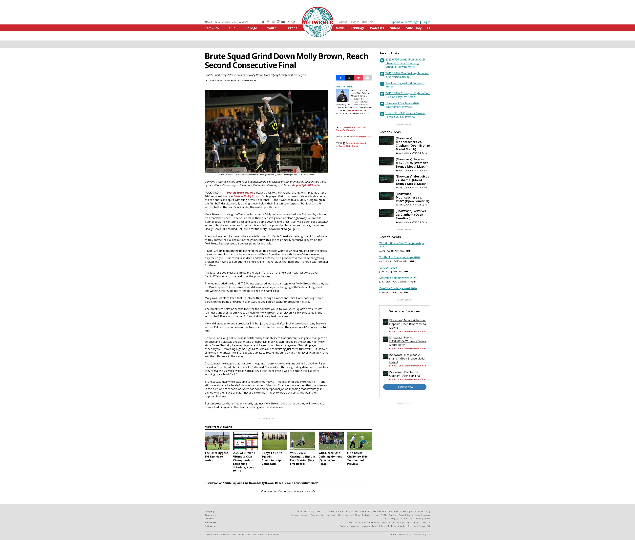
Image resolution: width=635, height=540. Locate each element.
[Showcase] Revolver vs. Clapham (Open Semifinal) (411, 214)
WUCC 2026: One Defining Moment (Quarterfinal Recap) (407, 75)
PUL (406, 518)
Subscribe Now (405, 386)
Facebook (354, 526)
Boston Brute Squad (240, 192)
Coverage (314, 515)
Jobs (390, 511)
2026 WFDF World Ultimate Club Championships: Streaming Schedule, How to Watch (405, 63)
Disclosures (329, 511)
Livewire (426, 515)
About (343, 22)
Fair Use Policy (379, 511)
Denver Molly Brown (247, 196)
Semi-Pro (212, 28)
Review (410, 515)
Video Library (424, 511)
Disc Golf (367, 22)
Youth (271, 28)
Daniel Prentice (232, 80)
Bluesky (384, 526)
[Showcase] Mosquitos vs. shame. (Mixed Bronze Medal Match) (412, 180)
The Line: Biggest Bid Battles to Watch (404, 85)
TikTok (393, 526)
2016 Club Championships (359, 136)
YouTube (343, 526)
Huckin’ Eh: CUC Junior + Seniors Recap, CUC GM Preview (405, 115)
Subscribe (425, 522)
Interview (325, 515)
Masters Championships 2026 (397, 278)
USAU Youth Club (400, 261)
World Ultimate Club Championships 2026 (227, 21)
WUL (412, 518)
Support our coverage (404, 22)
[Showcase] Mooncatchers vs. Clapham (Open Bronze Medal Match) (413, 143)
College (251, 28)
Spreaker (412, 526)
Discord (354, 22)
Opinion (349, 515)
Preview (375, 515)
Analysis (304, 515)
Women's (350, 130)
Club (232, 28)
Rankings (357, 28)
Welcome (352, 522)
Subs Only (414, 28)
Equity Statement (363, 511)
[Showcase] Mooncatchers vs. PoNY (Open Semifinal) (412, 197)
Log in (426, 22)
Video (418, 515)
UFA (400, 518)
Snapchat (402, 526)
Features (295, 515)
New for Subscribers (368, 522)
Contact (318, 511)
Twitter (375, 526)
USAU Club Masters (400, 281)
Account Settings (396, 522)
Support (409, 522)
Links (334, 515)
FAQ (417, 522)
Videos (395, 28)
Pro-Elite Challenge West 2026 (398, 288)
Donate (339, 511)
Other (357, 515)
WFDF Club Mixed (419, 187)
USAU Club (349, 127)
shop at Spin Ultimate (305, 185)
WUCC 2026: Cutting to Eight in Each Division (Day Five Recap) (407, 95)
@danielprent (352, 110)
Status (413, 511)
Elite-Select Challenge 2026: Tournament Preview (402, 105)
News (340, 28)
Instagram (365, 526)
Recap (253, 80)
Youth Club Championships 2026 (399, 257)
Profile (384, 515)
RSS (428, 526)
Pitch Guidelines (401, 511)
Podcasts (377, 28)
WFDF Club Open (419, 153)
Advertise (308, 511)
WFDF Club (399, 251)
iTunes (422, 526)
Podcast (365, 515)
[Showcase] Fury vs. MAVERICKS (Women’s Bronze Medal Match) (412, 162)
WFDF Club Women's (421, 170)
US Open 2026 (388, 267)
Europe (291, 28)
